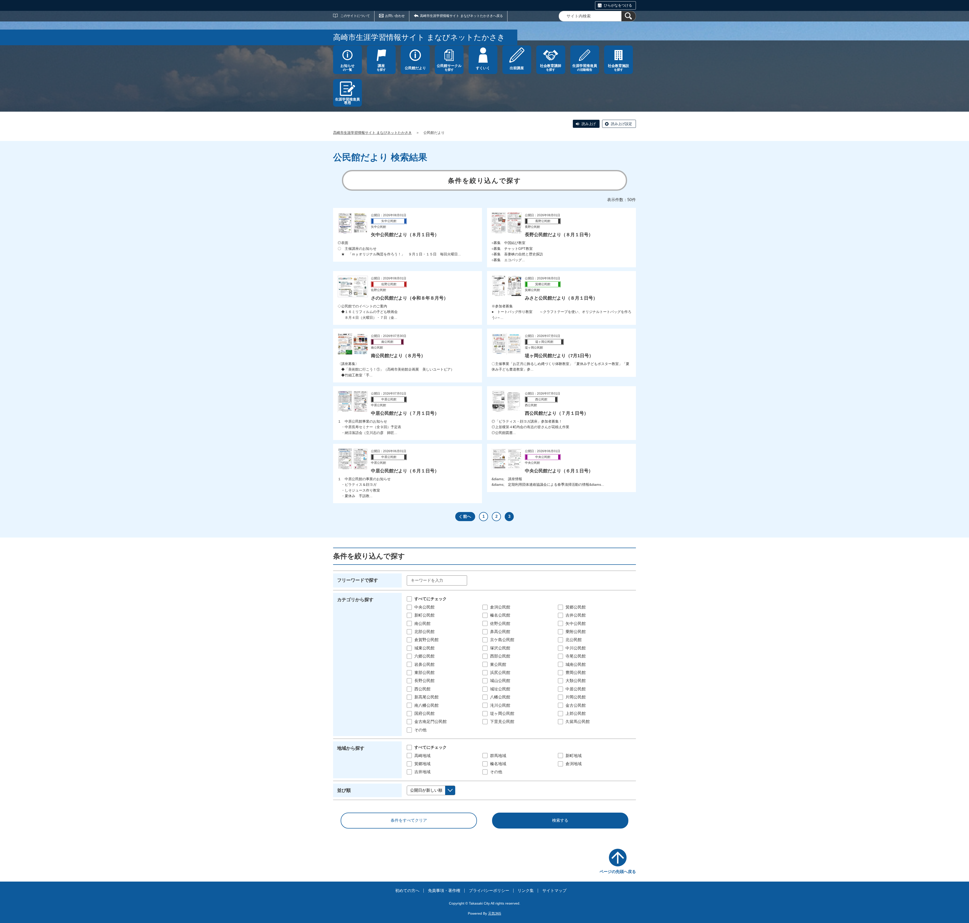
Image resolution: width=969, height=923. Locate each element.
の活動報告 (584, 67)
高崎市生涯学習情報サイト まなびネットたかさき (372, 133)
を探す (381, 67)
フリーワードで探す (357, 580)
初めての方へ (407, 890)
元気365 (494, 913)
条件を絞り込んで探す (484, 180)
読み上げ (589, 124)
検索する (560, 820)
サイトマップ (554, 890)
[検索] (628, 16)
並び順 (344, 790)
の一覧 (347, 67)
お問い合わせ (395, 16)
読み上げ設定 (621, 124)
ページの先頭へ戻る (618, 871)
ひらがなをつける (618, 5)
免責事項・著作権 (444, 890)
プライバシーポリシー (489, 890)
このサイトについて (355, 16)
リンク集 (526, 890)
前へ (467, 516)
